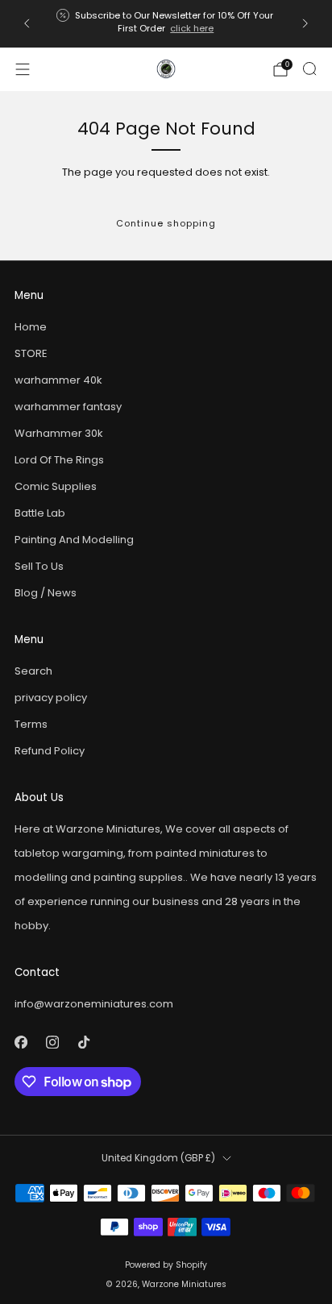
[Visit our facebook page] (20, 1041)
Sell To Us (39, 566)
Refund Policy (50, 750)
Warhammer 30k (59, 433)
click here (192, 28)
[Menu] (23, 69)
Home (31, 326)
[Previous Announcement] (26, 23)
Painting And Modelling (74, 539)
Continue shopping (166, 223)
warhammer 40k (58, 380)
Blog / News (46, 592)
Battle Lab (40, 513)
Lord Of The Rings (59, 459)
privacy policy (51, 697)
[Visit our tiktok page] (83, 1041)
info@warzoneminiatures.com (94, 1003)
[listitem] (165, 24)
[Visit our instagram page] (52, 1041)
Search (33, 671)
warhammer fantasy (68, 406)
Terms (31, 724)
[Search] (309, 68)
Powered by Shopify (166, 1265)
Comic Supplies (56, 486)
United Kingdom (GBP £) (158, 1158)
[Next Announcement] (305, 23)
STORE (31, 353)
